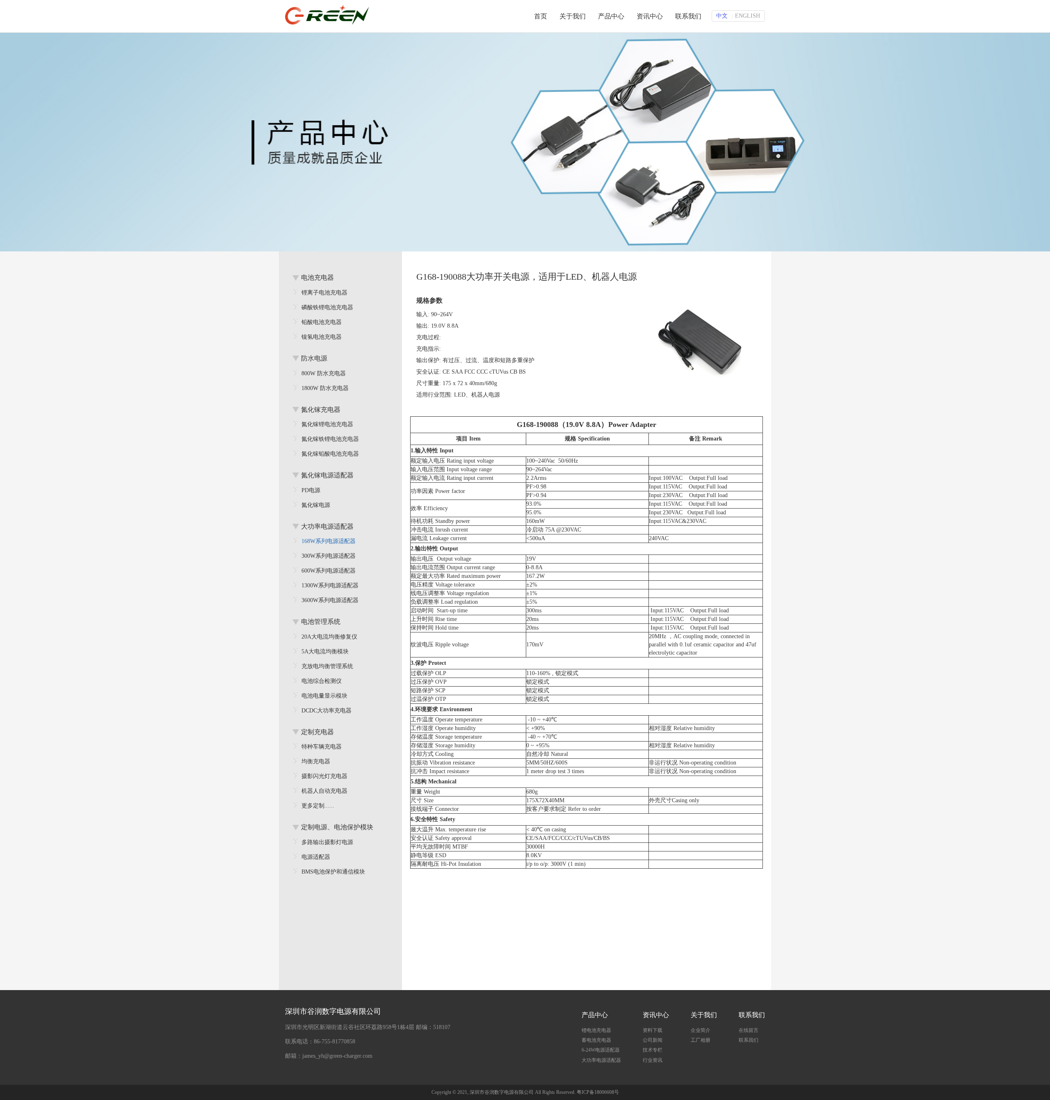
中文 (722, 16)
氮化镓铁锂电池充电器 (330, 439)
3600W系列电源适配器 (329, 600)
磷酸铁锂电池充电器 (327, 307)
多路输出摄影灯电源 (327, 842)
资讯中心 (650, 16)
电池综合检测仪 (321, 681)
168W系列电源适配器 (328, 541)
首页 (540, 16)
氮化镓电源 (315, 505)
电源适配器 (315, 857)
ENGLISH (747, 16)
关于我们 (572, 16)
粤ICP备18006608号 (598, 1092)
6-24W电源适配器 (601, 1050)
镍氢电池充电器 (321, 337)
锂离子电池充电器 (324, 293)
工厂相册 (700, 1040)
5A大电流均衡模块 (325, 651)
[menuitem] (601, 1029)
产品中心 (611, 16)
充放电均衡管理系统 (327, 666)
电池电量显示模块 (324, 696)
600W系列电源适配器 (328, 571)
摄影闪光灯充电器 (324, 776)
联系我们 (688, 16)
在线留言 (748, 1030)
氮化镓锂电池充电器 (327, 424)
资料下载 (652, 1030)
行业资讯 (652, 1060)
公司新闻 (652, 1040)
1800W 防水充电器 (325, 388)
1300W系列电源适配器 (329, 585)
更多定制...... (317, 806)
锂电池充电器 (596, 1030)
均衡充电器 (315, 761)
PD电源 (310, 490)
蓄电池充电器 (596, 1040)
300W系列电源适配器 (328, 556)
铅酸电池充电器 (321, 322)
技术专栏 (652, 1050)
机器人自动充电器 (324, 791)
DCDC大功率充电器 (326, 710)
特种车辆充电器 (321, 747)
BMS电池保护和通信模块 (333, 872)
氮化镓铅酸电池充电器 (330, 454)
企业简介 (700, 1030)
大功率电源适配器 (601, 1060)
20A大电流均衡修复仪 (329, 637)
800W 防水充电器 (323, 373)
